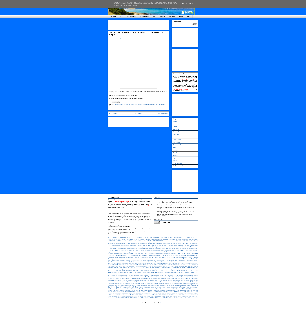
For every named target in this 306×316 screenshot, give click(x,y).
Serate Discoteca (177, 163)
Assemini (110, 240)
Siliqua (163, 290)
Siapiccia (150, 290)
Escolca (129, 253)
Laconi (113, 266)
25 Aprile (140, 237)
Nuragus (116, 272)
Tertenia (148, 293)
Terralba (145, 293)
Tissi (174, 293)
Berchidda (129, 242)
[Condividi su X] (116, 102)
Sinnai (182, 290)
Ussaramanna (187, 294)
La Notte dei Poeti (187, 264)
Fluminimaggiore (148, 258)
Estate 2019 (151, 253)
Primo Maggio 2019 (147, 278)
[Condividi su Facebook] (117, 102)
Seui (134, 290)
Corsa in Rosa (147, 250)
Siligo (160, 290)
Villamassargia (185, 296)
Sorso (122, 291)
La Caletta (170, 264)
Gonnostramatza (195, 261)
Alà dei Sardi (189, 237)
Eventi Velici (183, 255)
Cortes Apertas (153, 250)
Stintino (185, 291)
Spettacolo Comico (171, 291)
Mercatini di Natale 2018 (192, 267)
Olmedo (176, 272)
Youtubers (193, 297)
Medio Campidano (144, 16)
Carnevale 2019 (195, 247)
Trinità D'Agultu (154, 294)
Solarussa (110, 291)
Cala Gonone (153, 245)
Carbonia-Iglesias (131, 16)
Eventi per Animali (156, 255)
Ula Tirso (167, 294)
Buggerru (158, 243)
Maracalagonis (136, 267)
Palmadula (177, 274)
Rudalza (160, 280)
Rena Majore (135, 280)
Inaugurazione (189, 263)
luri (192, 266)
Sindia (173, 290)
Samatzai (191, 280)
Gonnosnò (190, 261)
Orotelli (109, 274)
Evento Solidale (118, 257)
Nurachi (113, 272)
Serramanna (110, 290)
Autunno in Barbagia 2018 (126, 240)
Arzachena (188, 239)
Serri (118, 290)
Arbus (149, 239)
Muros (179, 269)
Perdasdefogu (186, 275)
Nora (149, 270)
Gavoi (179, 260)
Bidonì (157, 242)
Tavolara (124, 293)
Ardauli (156, 239)
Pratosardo (122, 278)
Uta (195, 294)
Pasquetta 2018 (163, 275)
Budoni (153, 243)
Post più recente (113, 113)
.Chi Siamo (113, 16)
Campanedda (181, 245)
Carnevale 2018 (187, 247)
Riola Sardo (146, 280)
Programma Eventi (156, 278)
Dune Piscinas (114, 253)
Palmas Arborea (183, 274)
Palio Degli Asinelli (158, 274)
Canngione (186, 245)
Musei (186, 269)
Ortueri (114, 274)
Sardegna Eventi (154, 104)
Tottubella (113, 294)
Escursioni (176, 129)
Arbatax (142, 239)
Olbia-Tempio (171, 16)
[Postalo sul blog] (114, 102)
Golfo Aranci (149, 261)
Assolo (113, 240)
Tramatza (121, 294)
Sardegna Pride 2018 (159, 287)
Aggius (175, 237)
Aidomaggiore (183, 237)
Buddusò (150, 243)
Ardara (152, 239)
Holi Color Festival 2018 (168, 263)
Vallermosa (118, 296)
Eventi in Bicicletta (134, 255)
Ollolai (172, 272)
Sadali (178, 280)
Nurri (133, 272)
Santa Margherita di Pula (131, 285)
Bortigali (131, 243)
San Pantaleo (193, 281)
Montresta (138, 269)
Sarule (178, 287)
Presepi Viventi (136, 278)
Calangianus (170, 245)
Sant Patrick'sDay (168, 283)
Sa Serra (170, 280)
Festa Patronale (171, 257)
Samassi (187, 280)
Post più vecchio (163, 113)
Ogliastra (162, 16)
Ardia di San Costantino (162, 239)
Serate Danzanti (176, 288)
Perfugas (191, 275)
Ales (197, 237)
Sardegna (147, 104)
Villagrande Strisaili (173, 296)
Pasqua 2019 (149, 275)
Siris (185, 290)
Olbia (152, 272)
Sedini (117, 288)
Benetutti (124, 242)
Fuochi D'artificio (183, 259)
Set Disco (124, 290)
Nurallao (120, 272)
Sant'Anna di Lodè (175, 283)
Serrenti (115, 290)
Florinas (142, 258)
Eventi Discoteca (181, 253)
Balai (159, 240)
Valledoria (113, 296)
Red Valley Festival (129, 280)
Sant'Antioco (182, 283)
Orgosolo (188, 272)
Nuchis (173, 270)
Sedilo (114, 288)
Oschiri (120, 274)
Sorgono (119, 291)
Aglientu (179, 237)
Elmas (118, 253)
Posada (193, 276)
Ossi (128, 274)
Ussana (182, 294)
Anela (122, 239)
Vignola (135, 296)
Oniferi (182, 272)
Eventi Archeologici (166, 253)
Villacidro (151, 296)
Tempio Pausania (136, 293)
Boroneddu (122, 243)
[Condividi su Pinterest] (119, 102)
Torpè (182, 293)
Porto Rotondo (170, 276)
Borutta (139, 243)
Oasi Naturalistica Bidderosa (140, 272)
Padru (147, 274)
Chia (187, 248)
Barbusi (171, 240)
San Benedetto (115, 281)
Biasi (142, 242)
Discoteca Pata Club (159, 252)
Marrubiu (149, 267)
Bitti (166, 242)
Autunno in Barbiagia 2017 (136, 240)
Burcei (172, 243)
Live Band (163, 266)
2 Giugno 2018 (136, 237)
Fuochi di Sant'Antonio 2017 (124, 260)
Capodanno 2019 (137, 247)
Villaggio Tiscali (165, 296)
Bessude (139, 242)
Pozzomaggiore (116, 278)
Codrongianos (111, 250)
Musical (119, 270)
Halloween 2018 (150, 263)
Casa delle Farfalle (130, 248)
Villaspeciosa (160, 297)
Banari (161, 240)
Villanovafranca (125, 297)
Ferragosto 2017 (130, 257)
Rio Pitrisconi (141, 280)
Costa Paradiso (171, 250)
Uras (170, 294)
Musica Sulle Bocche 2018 (113, 270)
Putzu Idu (169, 278)
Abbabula (151, 237)
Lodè (167, 266)
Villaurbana (165, 297)
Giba (119, 261)
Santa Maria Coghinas (142, 285)
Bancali (165, 240)
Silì (158, 290)
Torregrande (196, 293)
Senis (150, 288)
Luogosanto (186, 266)
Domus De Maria (177, 251)
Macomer (196, 266)
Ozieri (137, 274)
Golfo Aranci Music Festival (158, 261)
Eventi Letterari (177, 131)
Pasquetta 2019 (171, 275)
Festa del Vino (155, 257)
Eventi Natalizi (148, 255)
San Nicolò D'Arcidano (178, 281)
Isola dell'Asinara (120, 264)
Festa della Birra (162, 257)
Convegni (129, 250)
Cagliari (121, 16)
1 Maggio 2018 (123, 237)
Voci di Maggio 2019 (186, 297)
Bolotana (192, 242)
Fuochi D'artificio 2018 (193, 259)
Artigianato (184, 239)
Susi (113, 293)
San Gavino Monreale (123, 281)
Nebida (142, 270)
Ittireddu (144, 264)
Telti (131, 293)
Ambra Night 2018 (117, 239)
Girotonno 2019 (143, 261)
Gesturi (109, 261)
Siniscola (179, 290)
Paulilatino (181, 275)
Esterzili (155, 253)
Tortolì (109, 294)
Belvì (122, 242)
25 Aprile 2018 (146, 237)
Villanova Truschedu (112, 297)
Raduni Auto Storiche (190, 278)
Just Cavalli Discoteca (163, 264)
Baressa (174, 240)
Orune (117, 274)
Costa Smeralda (179, 250)
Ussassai (192, 294)
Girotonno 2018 (137, 261)
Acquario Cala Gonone (168, 237)
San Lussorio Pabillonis (168, 281)
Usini (180, 294)
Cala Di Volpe (133, 245)
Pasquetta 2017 (155, 275)
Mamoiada (116, 267)
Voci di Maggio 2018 (178, 297)
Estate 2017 (145, 253)
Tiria (172, 293)
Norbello (151, 270)
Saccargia (175, 280)
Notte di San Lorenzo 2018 (158, 270)
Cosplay (162, 250)
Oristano (181, 16)
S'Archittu (167, 280)
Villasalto (147, 297)
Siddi (154, 290)
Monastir (126, 269)
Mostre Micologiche (169, 269)
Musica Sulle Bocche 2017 (193, 269)
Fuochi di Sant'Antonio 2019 (148, 260)
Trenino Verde (138, 294)
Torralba (185, 293)
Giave (117, 261)
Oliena (166, 272)
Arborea (146, 239)
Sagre (132, 104)
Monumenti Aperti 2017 (145, 269)
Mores (151, 269)
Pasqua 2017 (136, 275)
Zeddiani (196, 297)
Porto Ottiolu (159, 276)
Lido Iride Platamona (153, 266)
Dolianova (170, 251)
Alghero (109, 239)
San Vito (153, 283)
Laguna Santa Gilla (136, 266)
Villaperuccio (137, 297)
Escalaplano (125, 253)
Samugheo (195, 280)
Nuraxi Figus (129, 272)
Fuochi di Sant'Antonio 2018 (136, 260)
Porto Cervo (148, 276)
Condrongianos (124, 250)
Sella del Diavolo (135, 288)
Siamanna (146, 290)
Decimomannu (118, 251)
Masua (160, 267)
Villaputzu (142, 297)
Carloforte (172, 247)
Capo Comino (114, 247)
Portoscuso (189, 276)
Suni (197, 291)
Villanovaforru (119, 297)
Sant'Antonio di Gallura (139, 104)
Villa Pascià (140, 296)
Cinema (196, 248)
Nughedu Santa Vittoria (189, 270)
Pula (161, 278)
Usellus (177, 294)
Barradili (182, 240)
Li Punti (147, 266)
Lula (176, 266)
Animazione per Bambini (134, 239)
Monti (135, 269)
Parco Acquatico (191, 274)
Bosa (142, 243)
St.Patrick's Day (180, 291)
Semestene (141, 288)
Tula (162, 294)
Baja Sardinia (155, 240)
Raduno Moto (115, 280)
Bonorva (118, 243)
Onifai (179, 272)
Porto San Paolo (177, 276)
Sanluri (156, 283)
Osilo (123, 274)
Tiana (163, 293)
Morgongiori (155, 269)
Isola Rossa (133, 264)
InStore (109, 264)
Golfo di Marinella (168, 261)
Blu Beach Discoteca (176, 242)
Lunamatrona (180, 266)
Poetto (131, 276)
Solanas (196, 290)
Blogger (161, 302)
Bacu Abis (146, 240)
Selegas (129, 288)
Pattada (176, 275)
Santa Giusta (117, 285)
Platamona (123, 276)
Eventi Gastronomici (119, 104)
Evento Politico (111, 257)
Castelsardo (146, 248)
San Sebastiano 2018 (127, 283)
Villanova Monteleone (193, 296)
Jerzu (150, 264)
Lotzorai (172, 266)
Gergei (193, 260)
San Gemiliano (131, 281)
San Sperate (135, 283)
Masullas (164, 267)
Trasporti (124, 294)
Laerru (116, 266)
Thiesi (160, 293)
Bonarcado (196, 242)
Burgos (175, 243)
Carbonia (148, 247)
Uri (172, 294)
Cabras (186, 243)
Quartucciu (182, 278)
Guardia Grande (125, 263)
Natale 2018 (137, 270)
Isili (115, 264)
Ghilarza (113, 261)
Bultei (161, 243)
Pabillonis (140, 274)
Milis (119, 269)
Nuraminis (124, 272)
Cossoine (166, 250)
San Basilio (110, 281)
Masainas (157, 267)
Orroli (112, 274)
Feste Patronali (177, 139)
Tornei (179, 293)
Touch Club (117, 294)
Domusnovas (184, 251)
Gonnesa (173, 261)
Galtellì (176, 260)
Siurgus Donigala (189, 290)
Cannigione (191, 245)
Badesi (149, 240)
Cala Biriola (122, 245)
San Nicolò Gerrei (186, 281)
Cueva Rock (195, 250)
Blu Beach (169, 242)
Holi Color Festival (158, 263)
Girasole (127, 261)
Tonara (176, 293)
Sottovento (126, 291)
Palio (153, 274)
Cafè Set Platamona (193, 243)
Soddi (194, 290)
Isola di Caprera (127, 264)
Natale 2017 (132, 270)
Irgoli (113, 264)
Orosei (196, 272)
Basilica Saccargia (194, 240)
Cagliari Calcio (117, 245)
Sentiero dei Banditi (168, 288)
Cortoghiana (158, 250)
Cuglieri (109, 251)
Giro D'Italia (131, 261)
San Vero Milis (148, 283)
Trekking (132, 294)
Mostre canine (163, 269)
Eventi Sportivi (177, 134)
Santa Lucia (123, 285)
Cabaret (183, 243)
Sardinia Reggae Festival (168, 287)
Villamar (179, 296)
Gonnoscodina (178, 261)
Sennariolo (154, 288)
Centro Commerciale (176, 248)
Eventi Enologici (190, 253)
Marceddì (145, 267)
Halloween (137, 263)
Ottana (130, 274)
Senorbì (161, 288)
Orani (184, 272)
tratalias (127, 294)
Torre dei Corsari (190, 293)
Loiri (169, 266)
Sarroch (175, 287)
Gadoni (157, 260)
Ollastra (169, 272)
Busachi (179, 243)
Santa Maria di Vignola (152, 285)
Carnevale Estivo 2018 (121, 248)
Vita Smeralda (171, 297)
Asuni (116, 240)
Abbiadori (161, 237)
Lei (145, 266)
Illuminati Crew (183, 263)
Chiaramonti (191, 248)
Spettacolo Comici (161, 291)
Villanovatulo (132, 297)
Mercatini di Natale (181, 267)
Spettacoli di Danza (142, 291)
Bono (114, 243)
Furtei (155, 260)
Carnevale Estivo (112, 248)
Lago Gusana (129, 266)
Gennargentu (183, 260)
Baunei (113, 242)
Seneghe (147, 288)
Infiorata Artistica (195, 263)
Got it (191, 3)
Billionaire (161, 242)
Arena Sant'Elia (171, 239)
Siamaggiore (141, 290)
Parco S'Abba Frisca (129, 275)
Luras (190, 266)
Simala (167, 290)
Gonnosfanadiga (184, 261)
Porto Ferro (153, 276)
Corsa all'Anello (135, 250)
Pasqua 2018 (143, 275)
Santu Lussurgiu (183, 285)
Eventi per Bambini (166, 255)
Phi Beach (195, 275)
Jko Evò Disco (154, 264)
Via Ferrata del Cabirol (125, 296)
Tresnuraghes (143, 294)
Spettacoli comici (134, 291)
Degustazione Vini (132, 252)
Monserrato (130, 269)
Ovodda (134, 274)
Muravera (176, 269)
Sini (175, 290)
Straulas (189, 291)
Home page (138, 113)
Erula (121, 253)
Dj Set (166, 252)
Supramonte (110, 293)
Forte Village (173, 258)
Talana (116, 293)
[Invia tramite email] (113, 102)
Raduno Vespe (122, 280)
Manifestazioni (177, 142)
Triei (150, 294)
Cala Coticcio (126, 245)
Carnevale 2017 (178, 247)
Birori (164, 242)
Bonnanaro (110, 243)
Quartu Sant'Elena (175, 278)
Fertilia (150, 257)
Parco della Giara (114, 275)
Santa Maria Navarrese (161, 285)
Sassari (189, 16)
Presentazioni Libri (128, 278)
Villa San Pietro (146, 296)
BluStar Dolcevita (185, 242)
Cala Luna (158, 245)
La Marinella (182, 264)
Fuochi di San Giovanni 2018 (113, 260)
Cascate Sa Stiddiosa (139, 248)
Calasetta (175, 245)
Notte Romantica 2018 (168, 270)
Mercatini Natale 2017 (113, 269)
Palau (150, 274)
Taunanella (119, 293)
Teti (151, 293)
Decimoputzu (125, 251)
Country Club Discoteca (188, 250)
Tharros (157, 293)
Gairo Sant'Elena (165, 260)
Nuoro (154, 16)
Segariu (120, 288)
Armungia (179, 239)
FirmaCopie (137, 258)
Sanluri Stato (161, 283)
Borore (127, 243)
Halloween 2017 (143, 263)
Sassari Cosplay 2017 (191, 287)
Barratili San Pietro (187, 240)
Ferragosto (124, 257)
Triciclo (148, 294)
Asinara (196, 239)
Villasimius (151, 297)
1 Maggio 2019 (129, 237)
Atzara (119, 240)
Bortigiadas (135, 243)
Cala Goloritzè (146, 245)
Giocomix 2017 (122, 261)
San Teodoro (141, 283)
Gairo (160, 260)
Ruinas (164, 280)
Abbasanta (156, 237)
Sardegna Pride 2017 (150, 287)
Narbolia (123, 270)
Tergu (141, 293)
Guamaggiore (119, 263)
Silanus (156, 290)
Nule (195, 270)
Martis (152, 267)
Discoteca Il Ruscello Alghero (147, 251)
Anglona (124, 239)
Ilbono (179, 263)
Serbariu (192, 288)
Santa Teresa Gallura (173, 285)
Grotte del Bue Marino (112, 263)
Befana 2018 (117, 242)
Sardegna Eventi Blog (129, 287)
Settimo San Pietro (129, 290)
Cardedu (163, 247)
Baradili (168, 240)
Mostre (158, 269)
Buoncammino (167, 243)
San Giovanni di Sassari (139, 281)
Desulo (138, 251)
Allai (112, 239)
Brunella (145, 243)
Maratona (141, 267)
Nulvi (197, 270)
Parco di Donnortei (121, 275)
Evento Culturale (191, 255)
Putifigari (164, 278)
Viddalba (132, 296)
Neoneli (146, 270)
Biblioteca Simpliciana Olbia (149, 242)
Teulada (153, 293)
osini (126, 274)
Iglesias (176, 263)
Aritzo (176, 239)
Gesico (196, 260)
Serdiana (196, 288)
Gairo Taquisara (171, 260)
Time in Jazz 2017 (167, 293)
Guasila (129, 263)
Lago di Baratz (122, 266)
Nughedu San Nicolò (180, 270)
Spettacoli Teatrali (178, 165)
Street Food (193, 291)
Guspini (133, 263)
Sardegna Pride (142, 287)
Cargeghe (167, 247)
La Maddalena (176, 264)
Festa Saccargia (179, 257)
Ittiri (147, 264)
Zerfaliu (109, 299)
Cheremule (183, 248)
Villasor (156, 297)
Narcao (127, 270)
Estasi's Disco (140, 253)
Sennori (157, 288)
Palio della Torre (172, 274)
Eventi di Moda (177, 137)
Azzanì (142, 240)
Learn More (184, 3)
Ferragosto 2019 (145, 257)
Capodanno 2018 (130, 247)
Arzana (192, 239)
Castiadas (151, 248)
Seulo (137, 290)
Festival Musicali (119, 259)
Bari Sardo (178, 240)
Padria (144, 274)
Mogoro (122, 269)
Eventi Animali (159, 253)
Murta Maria (183, 269)
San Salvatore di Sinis (117, 283)
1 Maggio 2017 (115, 237)
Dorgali (109, 253)
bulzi (164, 243)
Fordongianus (161, 258)
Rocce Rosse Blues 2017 (154, 280)
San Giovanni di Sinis (149, 281)
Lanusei (142, 266)
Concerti (175, 126)
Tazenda (128, 293)
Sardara (188, 285)
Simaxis (170, 290)
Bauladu (110, 242)
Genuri (190, 260)
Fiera (125, 258)
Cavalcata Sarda (157, 248)
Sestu (121, 290)
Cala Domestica (139, 245)
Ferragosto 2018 (138, 257)
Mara (132, 267)
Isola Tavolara (139, 264)
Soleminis (115, 291)
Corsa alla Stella (141, 250)
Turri (164, 294)
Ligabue (159, 266)
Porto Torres (184, 276)
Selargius (125, 288)
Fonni (156, 258)
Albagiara (194, 237)
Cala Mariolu (164, 245)
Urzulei (174, 294)
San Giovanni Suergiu (158, 281)
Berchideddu (134, 242)
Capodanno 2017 (121, 247)
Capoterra (143, 247)
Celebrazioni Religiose (166, 248)
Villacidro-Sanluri (157, 296)
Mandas (120, 267)
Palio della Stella (166, 274)
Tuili (160, 294)
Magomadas (110, 267)
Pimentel (110, 276)
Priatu (141, 278)
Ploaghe (128, 276)
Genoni (187, 260)
